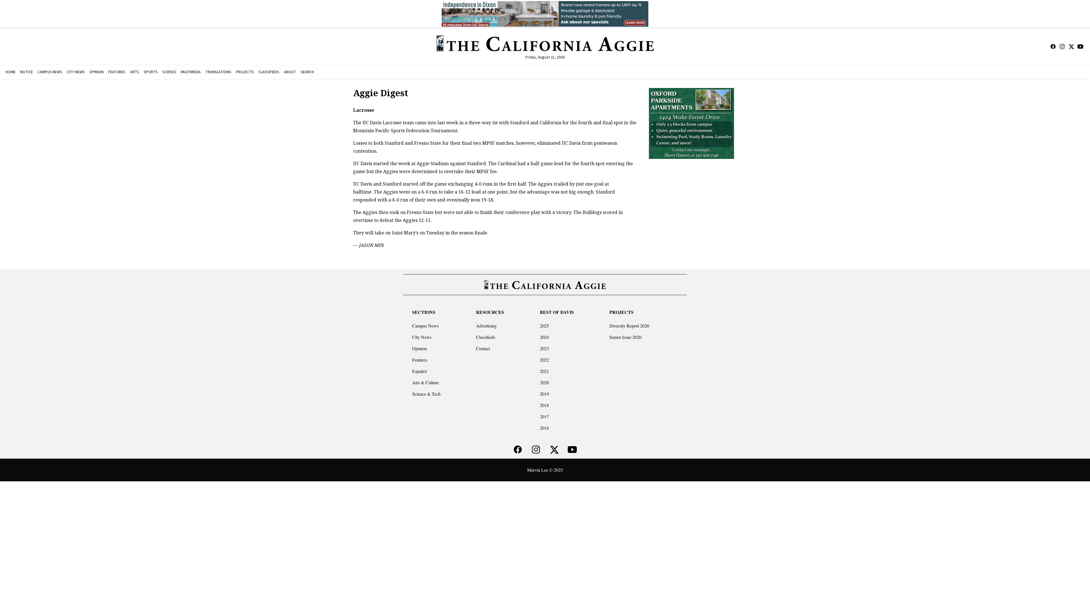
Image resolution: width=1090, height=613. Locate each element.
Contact (483, 348)
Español (419, 371)
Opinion (419, 348)
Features (419, 360)
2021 (544, 371)
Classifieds (485, 337)
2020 (544, 382)
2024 (544, 337)
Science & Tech (426, 394)
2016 (544, 428)
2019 (544, 394)
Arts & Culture (425, 382)
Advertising (486, 326)
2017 (544, 416)
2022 (544, 360)
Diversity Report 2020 (629, 326)
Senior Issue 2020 (625, 337)
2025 (544, 326)
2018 (544, 405)
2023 (544, 348)
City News (421, 337)
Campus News (425, 326)
